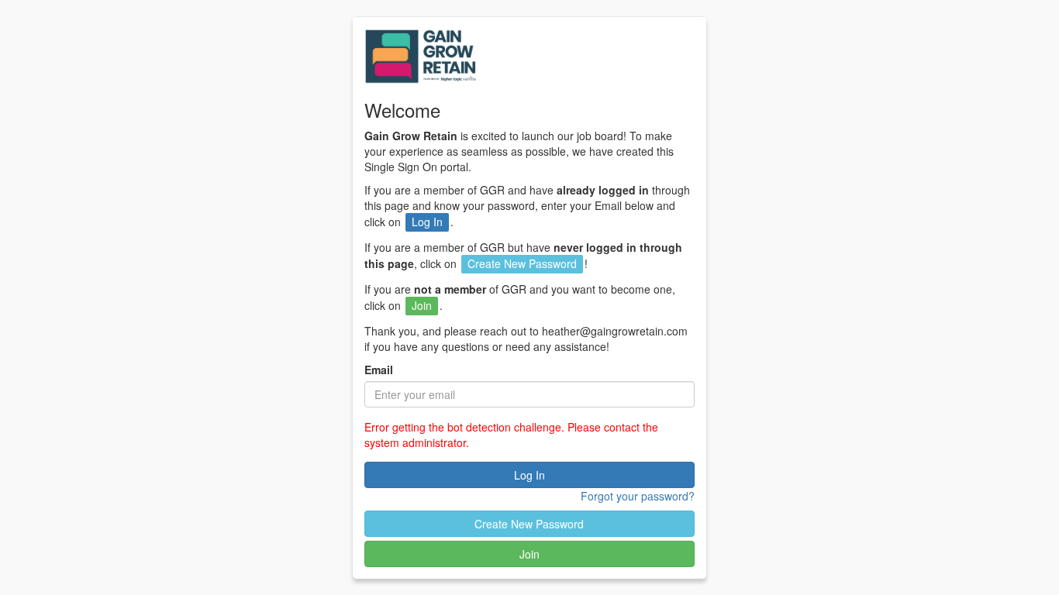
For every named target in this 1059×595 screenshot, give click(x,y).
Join (529, 554)
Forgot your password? (637, 496)
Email (378, 369)
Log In (529, 475)
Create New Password (529, 523)
